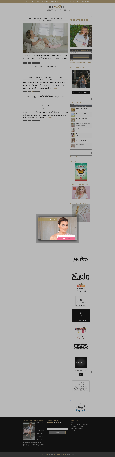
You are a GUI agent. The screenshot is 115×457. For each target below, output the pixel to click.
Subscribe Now (66, 238)
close (40, 239)
